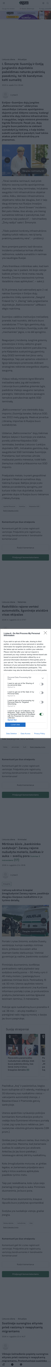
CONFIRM (15, 725)
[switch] (41, 684)
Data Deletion (11, 734)
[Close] (46, 633)
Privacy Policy (39, 734)
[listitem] (25, 678)
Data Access (25, 734)
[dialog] (25, 683)
